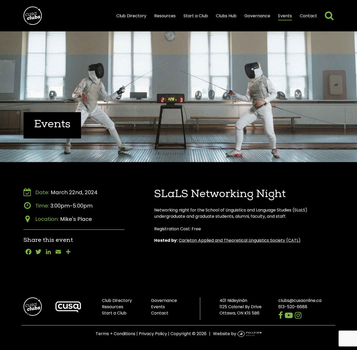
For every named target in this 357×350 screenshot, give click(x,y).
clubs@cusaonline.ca (299, 300)
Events (285, 16)
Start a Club (195, 16)
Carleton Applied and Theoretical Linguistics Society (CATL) (240, 240)
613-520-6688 (292, 307)
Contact (308, 16)
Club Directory (131, 16)
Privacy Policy (153, 334)
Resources (165, 16)
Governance (257, 16)
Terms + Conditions (115, 334)
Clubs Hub (226, 16)
